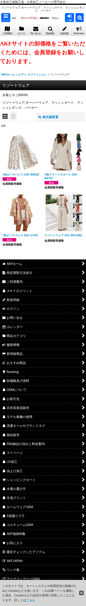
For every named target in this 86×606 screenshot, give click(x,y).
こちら (30, 600)
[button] (5, 17)
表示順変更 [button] (50, 117)
